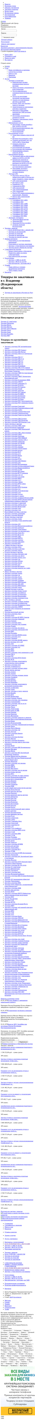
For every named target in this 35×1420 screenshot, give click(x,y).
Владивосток (13, 1334)
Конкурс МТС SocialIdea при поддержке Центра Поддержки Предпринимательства (14, 1026)
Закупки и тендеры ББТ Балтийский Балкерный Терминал (17, 753)
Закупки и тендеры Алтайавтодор (16, 603)
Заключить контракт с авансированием (14, 48)
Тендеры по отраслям (16, 233)
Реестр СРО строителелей (21, 196)
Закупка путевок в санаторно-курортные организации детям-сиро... (14, 1060)
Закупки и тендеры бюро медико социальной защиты (15, 970)
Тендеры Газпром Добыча (13, 698)
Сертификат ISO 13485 (20, 203)
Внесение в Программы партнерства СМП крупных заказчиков (21, 112)
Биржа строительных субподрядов (20, 251)
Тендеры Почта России (12, 789)
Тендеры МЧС (9, 911)
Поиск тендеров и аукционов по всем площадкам (23, 88)
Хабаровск (23, 1363)
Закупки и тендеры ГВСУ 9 (14, 364)
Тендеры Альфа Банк (12, 687)
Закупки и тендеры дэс (12, 988)
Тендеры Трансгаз (11, 842)
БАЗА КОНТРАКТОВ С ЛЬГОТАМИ (17, 1244)
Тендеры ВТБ (9, 694)
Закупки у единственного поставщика (21, 246)
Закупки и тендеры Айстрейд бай (16, 554)
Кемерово (22, 1340)
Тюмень (23, 1361)
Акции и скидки (10, 1235)
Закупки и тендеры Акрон (13, 573)
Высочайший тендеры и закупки (15, 512)
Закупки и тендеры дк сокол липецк (17, 775)
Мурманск (28, 1346)
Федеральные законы (12, 13)
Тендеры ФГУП (10, 902)
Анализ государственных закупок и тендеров (20, 100)
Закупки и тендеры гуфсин (14, 482)
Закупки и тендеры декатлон (14, 390)
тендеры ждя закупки (12, 846)
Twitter (7, 1309)
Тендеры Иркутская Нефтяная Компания (18, 719)
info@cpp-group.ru (20, 51)
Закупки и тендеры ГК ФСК (14, 385)
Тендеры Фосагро (10, 860)
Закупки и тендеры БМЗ (13, 883)
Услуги (7, 79)
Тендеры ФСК (9, 659)
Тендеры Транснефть (12, 847)
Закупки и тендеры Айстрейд (14, 542)
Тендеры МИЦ (9, 765)
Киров (30, 1340)
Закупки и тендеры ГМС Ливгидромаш (18, 433)
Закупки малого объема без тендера (20, 247)
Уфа (16, 1363)
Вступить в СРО (17, 182)
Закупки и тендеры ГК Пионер (15, 396)
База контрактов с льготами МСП (20, 263)
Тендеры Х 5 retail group (13, 867)
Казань (26, 1338)
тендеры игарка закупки (13, 772)
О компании (9, 1223)
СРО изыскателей (18, 188)
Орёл (11, 1352)
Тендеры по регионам (12, 1256)
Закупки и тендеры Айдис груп (15, 557)
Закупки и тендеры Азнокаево (15, 513)
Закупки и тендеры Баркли (14, 733)
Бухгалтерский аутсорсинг (21, 147)
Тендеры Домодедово (12, 709)
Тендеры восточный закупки (14, 612)
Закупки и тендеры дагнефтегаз (15, 593)
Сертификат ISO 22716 (20, 209)
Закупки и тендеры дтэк (13, 978)
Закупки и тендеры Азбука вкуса (16, 505)
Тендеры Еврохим (11, 714)
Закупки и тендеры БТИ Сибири (15, 928)
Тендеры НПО (9, 651)
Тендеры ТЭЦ (9, 913)
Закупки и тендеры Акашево (14, 580)
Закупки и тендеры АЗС (13, 524)
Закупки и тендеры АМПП (14, 607)
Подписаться (23, 1042)
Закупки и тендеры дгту (13, 636)
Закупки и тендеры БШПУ (13, 955)
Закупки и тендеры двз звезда (14, 628)
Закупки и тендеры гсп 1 (13, 480)
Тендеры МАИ (9, 745)
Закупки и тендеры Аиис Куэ (14, 533)
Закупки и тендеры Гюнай (13, 389)
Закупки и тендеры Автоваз (14, 447)
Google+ (7, 1302)
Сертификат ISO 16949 (20, 205)
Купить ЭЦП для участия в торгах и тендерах (21, 104)
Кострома (6, 1342)
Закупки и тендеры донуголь (14, 948)
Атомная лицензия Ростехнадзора (18, 225)
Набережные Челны (9, 1348)
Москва (20, 1346)
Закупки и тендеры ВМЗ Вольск (15, 582)
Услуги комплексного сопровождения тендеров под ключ (22, 92)
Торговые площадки (11, 9)
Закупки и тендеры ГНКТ (13, 434)
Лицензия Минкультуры (20, 219)
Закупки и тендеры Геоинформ (15, 366)
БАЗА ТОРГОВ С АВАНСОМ (15, 1254)
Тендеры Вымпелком (12, 696)
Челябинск (14, 1365)
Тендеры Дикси (10, 707)
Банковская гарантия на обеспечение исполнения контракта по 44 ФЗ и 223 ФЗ (22, 161)
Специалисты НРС (18, 186)
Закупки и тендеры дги (12, 647)
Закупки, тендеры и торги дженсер (16, 691)
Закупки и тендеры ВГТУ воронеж (16, 473)
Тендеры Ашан (10, 689)
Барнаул (26, 1330)
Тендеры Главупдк (11, 705)
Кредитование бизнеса (16, 154)
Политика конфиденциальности (15, 1285)
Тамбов (21, 1360)
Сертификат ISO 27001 (20, 210)
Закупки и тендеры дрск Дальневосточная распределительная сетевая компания (19, 973)
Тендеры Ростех (10, 807)
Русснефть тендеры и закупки (14, 549)
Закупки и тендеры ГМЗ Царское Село (17, 422)
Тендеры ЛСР (9, 735)
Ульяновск (8, 1363)
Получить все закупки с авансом (11, 1211)
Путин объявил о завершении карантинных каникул (14, 1001)
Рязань (8, 1356)
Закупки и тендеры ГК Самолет (15, 392)
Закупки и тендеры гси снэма (14, 476)
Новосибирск (29, 1350)
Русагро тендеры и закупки (14, 552)
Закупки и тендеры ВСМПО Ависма (17, 617)
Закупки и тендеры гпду (13, 454)
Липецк (17, 1344)
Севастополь (20, 1358)
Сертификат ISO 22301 (20, 207)
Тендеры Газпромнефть (12, 702)
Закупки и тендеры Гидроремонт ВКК (17, 380)
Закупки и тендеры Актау (13, 577)
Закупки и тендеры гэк (12, 575)
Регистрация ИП (18, 131)
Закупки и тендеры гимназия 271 (16, 383)
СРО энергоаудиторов (19, 181)
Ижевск (11, 1338)
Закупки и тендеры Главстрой (15, 406)
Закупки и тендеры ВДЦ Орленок (16, 487)
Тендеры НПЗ (9, 897)
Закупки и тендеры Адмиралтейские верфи (19, 498)
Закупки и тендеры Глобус (13, 410)
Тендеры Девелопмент (12, 881)
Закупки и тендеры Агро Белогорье (16, 491)
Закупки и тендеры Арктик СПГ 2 (16, 440)
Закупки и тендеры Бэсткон (14, 964)
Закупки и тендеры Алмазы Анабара (17, 601)
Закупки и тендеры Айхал (13, 550)
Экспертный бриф (24, 306)
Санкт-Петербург (26, 1356)
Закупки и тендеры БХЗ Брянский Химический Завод (16, 945)
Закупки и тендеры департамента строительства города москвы (16, 662)
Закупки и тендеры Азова (13, 519)
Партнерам (12, 77)
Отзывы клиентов (11, 1232)
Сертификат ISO (17, 202)
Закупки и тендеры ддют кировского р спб (19, 652)
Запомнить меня (8, 37)
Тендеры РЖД (9, 631)
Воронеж (13, 1336)
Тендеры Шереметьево (12, 869)
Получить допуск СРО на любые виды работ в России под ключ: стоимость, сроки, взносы (23, 177)
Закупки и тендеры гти (12, 485)
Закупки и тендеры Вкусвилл (14, 566)
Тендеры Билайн (10, 693)
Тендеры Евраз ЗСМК (12, 710)
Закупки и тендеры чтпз (13, 665)
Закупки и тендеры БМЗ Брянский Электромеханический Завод (16, 966)
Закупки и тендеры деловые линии (16, 675)
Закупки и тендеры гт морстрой (15, 503)
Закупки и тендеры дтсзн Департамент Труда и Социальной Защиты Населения (18, 984)
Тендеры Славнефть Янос (13, 821)
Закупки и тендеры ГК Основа (15, 397)
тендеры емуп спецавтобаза (14, 779)
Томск (11, 1361)
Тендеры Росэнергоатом (13, 812)
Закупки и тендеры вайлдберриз (15, 461)
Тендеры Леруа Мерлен (12, 728)
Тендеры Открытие (11, 784)
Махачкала (12, 1346)
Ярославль (23, 1365)
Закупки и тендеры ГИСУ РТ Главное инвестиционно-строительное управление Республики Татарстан (19, 369)
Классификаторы (10, 16)
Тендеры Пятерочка (11, 796)
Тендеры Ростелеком (11, 804)
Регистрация (5, 42)
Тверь (28, 1360)
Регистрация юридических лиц (22, 128)
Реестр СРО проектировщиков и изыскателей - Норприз (23, 194)
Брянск (23, 1332)
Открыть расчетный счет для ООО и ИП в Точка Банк (22, 141)
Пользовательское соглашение (15, 1283)
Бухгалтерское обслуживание (22, 149)
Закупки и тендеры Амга (13, 614)
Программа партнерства (13, 1249)
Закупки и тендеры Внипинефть (15, 596)
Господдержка (9, 258)
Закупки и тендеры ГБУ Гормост (15, 350)
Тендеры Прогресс (11, 793)
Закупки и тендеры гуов (13, 510)
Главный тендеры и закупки (14, 589)
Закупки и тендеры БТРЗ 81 (14, 934)
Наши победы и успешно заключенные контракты (17, 268)
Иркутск (19, 1338)
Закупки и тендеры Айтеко (14, 561)
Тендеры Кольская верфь (13, 723)
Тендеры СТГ (9, 826)
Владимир (24, 1334)
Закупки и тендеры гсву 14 (14, 475)
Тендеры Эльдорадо (11, 870)
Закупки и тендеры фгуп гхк (14, 534)
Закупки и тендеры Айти (13, 547)
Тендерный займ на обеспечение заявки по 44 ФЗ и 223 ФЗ (23, 157)
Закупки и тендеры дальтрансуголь (16, 598)
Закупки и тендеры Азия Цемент (16, 529)
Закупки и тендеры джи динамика (16, 700)
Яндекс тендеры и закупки (13, 517)
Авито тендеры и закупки (13, 424)
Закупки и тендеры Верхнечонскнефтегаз (18, 526)
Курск (10, 1344)
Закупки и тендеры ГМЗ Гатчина (16, 418)
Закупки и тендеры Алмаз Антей (16, 591)
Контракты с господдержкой (14, 1242)
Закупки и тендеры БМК (13, 888)
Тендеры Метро (10, 751)
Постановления (10, 15)
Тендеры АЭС (9, 914)
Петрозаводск (12, 1354)
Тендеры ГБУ (9, 656)
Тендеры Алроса (10, 672)
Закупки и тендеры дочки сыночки (16, 942)
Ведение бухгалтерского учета (22, 138)
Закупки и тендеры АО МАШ (14, 443)
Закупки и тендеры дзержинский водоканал (19, 724)
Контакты (8, 272)
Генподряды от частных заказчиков (20, 244)
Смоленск (30, 1358)
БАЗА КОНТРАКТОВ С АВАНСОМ (21, 230)
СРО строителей (17, 191)
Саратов (11, 1358)
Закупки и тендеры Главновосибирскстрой (19, 408)
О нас (6, 68)
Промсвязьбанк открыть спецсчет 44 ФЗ (20, 151)
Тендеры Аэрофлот (11, 677)
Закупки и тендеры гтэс (13, 489)
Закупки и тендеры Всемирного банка (17, 605)
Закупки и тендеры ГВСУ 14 (14, 359)
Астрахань (17, 1330)
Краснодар (4, 46)
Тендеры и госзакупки (16, 80)
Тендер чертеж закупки (12, 670)
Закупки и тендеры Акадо (13, 563)
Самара (15, 1356)
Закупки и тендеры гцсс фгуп (14, 556)
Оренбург (18, 1352)
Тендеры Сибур (10, 819)
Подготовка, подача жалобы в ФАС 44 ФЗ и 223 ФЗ (22, 125)
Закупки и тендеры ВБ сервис (15, 471)
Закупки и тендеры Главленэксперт (16, 413)
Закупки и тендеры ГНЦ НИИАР (16, 438)
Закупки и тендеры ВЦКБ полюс (16, 635)
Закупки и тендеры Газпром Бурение (17, 941)
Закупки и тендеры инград (13, 450)
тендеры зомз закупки (12, 890)
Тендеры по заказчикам (16, 235)
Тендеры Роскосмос (11, 802)
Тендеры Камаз (10, 721)
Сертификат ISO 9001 (19, 216)
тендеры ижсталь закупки (13, 791)
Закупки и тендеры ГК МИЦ (14, 394)
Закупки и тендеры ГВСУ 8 (14, 362)
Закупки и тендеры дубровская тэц (16, 986)
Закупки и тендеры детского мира (16, 668)
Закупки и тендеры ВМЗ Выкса (15, 585)
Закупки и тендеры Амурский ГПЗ (16, 629)
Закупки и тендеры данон (13, 587)
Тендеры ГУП (9, 900)
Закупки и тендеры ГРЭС (13, 459)
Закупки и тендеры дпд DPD (14, 949)
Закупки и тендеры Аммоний (14, 619)
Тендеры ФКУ (9, 649)
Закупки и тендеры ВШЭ (13, 478)
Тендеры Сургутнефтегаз (13, 828)
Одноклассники (10, 1307)
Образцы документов (12, 7)
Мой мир (8, 1300)
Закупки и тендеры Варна (13, 455)
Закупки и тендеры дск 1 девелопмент (17, 976)
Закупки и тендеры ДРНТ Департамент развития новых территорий (18, 959)
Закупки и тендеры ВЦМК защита (16, 640)
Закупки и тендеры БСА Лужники (16, 925)
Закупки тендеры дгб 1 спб (14, 642)
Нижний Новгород (25, 1348)
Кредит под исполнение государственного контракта (21, 166)
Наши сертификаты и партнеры (19, 70)
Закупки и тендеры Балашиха (14, 740)
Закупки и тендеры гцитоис (14, 540)
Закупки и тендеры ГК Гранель (15, 387)
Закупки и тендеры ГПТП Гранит (16, 448)
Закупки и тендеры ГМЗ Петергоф (16, 420)
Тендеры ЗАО (9, 644)
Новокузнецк (17, 1350)
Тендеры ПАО (9, 615)
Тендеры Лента (10, 726)
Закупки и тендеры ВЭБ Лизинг (15, 658)
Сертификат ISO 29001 (20, 212)
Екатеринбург (23, 1336)
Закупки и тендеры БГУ (13, 849)
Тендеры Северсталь (11, 818)
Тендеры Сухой (10, 832)
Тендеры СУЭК (10, 835)
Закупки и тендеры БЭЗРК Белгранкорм (18, 853)
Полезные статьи (10, 6)
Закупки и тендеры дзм (12, 730)
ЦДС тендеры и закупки (13, 600)
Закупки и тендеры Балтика (14, 737)
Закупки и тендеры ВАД (13, 452)
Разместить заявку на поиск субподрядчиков (18, 253)
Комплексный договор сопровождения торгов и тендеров (20, 84)
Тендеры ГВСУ (10, 654)
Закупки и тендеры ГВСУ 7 (14, 357)
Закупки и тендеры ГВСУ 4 (14, 360)
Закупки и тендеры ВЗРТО (14, 538)
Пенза (26, 1352)
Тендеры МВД (9, 905)
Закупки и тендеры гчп (12, 559)
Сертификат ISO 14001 (20, 200)
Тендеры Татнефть (11, 837)
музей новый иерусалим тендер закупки (18, 788)
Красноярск (25, 1342)
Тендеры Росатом (10, 800)
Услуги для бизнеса (11, 1239)
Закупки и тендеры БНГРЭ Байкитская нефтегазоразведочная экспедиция (18, 894)
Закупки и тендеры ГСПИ (13, 469)
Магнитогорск (27, 1344)
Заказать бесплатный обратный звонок (17, 48)
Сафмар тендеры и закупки (14, 545)
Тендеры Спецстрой (11, 823)
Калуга (14, 1340)
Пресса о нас (13, 73)
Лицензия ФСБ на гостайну (21, 223)
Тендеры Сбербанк (11, 638)
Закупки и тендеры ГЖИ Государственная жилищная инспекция (19, 373)
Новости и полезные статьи (10, 998)
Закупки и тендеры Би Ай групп (15, 865)
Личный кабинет (6, 39)
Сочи (5, 1360)
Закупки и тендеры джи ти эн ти (15, 703)
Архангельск (7, 1330)
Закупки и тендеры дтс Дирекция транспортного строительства (16, 980)
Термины (8, 18)
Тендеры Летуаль (10, 731)
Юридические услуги (16, 123)
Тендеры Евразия (10, 712)
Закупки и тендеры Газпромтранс (16, 990)
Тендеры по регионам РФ (17, 232)
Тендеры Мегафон (11, 749)
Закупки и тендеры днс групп (14, 930)
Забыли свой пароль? (8, 44)
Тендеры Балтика (10, 680)
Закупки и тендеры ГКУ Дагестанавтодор (18, 401)
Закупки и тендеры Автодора (14, 436)
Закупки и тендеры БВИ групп (15, 830)
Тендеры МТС (9, 774)
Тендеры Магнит (10, 738)
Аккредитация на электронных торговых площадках (22, 108)
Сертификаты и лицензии (13, 1225)
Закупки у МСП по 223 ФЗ (17, 261)
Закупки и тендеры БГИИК (14, 844)
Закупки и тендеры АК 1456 (14, 584)
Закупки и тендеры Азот (13, 508)
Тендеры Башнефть (11, 682)
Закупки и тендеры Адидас (14, 494)
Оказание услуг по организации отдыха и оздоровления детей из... (15, 1071)
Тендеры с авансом (11, 228)
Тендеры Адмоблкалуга (12, 666)
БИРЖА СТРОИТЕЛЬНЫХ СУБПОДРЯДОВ (14, 1265)
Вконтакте (8, 1306)
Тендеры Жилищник (11, 716)
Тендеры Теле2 (10, 840)
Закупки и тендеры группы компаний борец (19, 466)
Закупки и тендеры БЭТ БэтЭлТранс (17, 956)
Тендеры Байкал (10, 679)
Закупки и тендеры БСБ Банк (14, 927)
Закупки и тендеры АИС (13, 536)
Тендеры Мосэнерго (11, 768)
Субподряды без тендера (13, 249)
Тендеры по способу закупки (18, 237)
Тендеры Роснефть (11, 633)
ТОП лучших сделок (15, 270)
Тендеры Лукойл (10, 626)
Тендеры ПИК (9, 786)
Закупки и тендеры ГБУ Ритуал (15, 352)
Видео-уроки (9, 11)
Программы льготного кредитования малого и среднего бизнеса (20, 170)
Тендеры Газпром (10, 621)
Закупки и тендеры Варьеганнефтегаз (17, 468)
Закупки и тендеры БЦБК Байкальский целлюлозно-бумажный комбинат (18, 952)
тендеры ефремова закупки (14, 814)
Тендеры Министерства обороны (16, 756)
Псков (21, 1354)
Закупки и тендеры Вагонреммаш (16, 464)
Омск (5, 1352)
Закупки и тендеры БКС (13, 872)
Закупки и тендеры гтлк (13, 492)
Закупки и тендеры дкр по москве (16, 770)
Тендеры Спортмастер (12, 825)
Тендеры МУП (9, 891)
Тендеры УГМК (10, 851)
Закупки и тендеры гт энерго (14, 496)
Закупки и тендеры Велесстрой (15, 506)
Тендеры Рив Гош (10, 798)
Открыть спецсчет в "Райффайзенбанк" (19, 144)
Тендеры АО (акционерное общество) (17, 879)
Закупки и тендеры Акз (12, 564)
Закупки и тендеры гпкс (13, 462)
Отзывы (7, 265)
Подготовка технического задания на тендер (21, 116)
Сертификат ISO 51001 (20, 214)
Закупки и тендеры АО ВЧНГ (14, 645)
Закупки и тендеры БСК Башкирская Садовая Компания (17, 922)
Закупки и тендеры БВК (13, 833)
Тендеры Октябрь (10, 782)
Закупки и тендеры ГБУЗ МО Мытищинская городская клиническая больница (17, 993)
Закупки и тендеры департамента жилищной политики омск (16, 685)
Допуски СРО (13, 174)
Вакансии (12, 75)
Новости (7, 4)
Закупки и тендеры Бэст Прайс (15, 962)
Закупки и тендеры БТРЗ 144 (14, 932)
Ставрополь (13, 1360)
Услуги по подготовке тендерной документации (20, 97)
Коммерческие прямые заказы (14, 1270)
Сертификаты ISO (15, 198)
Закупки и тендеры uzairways (14, 527)
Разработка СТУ (17, 184)
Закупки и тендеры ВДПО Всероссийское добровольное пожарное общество (18, 500)
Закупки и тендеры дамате (13, 578)
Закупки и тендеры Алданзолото (15, 594)
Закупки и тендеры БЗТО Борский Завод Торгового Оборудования (18, 862)
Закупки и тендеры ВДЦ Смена (15, 484)
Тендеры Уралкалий (11, 854)
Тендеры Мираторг (11, 761)
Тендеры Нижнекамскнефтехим (15, 777)
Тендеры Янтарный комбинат (14, 874)
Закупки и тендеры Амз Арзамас (15, 624)
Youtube (7, 1304)
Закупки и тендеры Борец (13, 916)
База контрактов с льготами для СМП (17, 1280)
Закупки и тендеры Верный (14, 515)
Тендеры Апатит (10, 673)
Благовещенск (14, 1332)
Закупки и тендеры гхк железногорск (17, 531)
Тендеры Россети (10, 805)
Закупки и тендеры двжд (13, 622)
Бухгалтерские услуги (16, 133)
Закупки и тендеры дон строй (14, 939)
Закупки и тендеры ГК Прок (14, 399)
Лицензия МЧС (17, 221)
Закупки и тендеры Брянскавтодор (16, 920)
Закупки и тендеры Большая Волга (16, 904)
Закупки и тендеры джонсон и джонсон (18, 717)
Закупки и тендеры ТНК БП (14, 918)
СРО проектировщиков (20, 189)
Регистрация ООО (18, 130)
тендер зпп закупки (11, 898)
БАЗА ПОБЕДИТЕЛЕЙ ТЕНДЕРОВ (17, 1268)
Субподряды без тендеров (13, 1263)
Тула (17, 1361)
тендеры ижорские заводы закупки (16, 795)
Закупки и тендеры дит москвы (15, 763)
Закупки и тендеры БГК (13, 839)
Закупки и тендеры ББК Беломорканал (17, 747)
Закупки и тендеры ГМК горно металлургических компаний (15, 426)
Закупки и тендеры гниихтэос (15, 441)
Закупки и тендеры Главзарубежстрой (17, 411)
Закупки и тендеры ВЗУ (13, 543)
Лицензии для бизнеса (16, 218)
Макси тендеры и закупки (13, 571)
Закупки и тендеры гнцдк (13, 445)
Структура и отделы (15, 72)
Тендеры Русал (10, 816)
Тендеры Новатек (10, 781)
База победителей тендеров (18, 256)
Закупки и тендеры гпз (12, 457)
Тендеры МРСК (10, 767)
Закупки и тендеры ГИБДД (14, 382)
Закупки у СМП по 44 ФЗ (17, 260)
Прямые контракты (11, 239)
